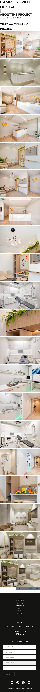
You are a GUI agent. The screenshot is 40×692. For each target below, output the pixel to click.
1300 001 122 (20, 622)
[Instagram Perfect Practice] (18, 682)
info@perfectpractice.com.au (20, 627)
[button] (36, 5)
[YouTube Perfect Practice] (29, 682)
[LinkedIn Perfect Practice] (12, 682)
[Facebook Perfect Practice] (23, 682)
